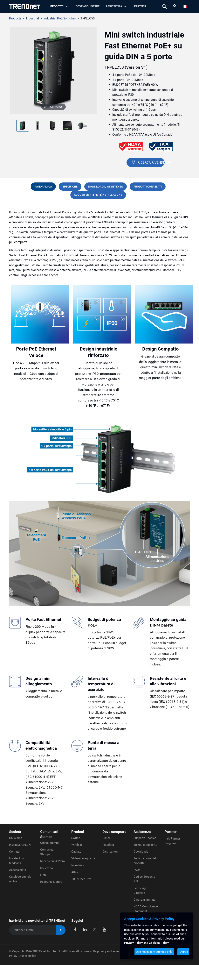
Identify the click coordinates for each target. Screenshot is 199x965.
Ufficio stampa (49, 843)
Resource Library (51, 881)
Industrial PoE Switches (60, 18)
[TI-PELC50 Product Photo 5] (67, 126)
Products (15, 18)
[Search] (164, 6)
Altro (74, 872)
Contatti (14, 851)
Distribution (110, 851)
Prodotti (77, 832)
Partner (140, 6)
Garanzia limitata (144, 899)
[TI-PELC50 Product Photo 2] (22, 126)
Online (106, 838)
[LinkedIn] (85, 929)
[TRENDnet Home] (24, 6)
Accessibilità (17, 870)
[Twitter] (95, 929)
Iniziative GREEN (20, 845)
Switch (75, 838)
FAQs (137, 870)
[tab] (43, 186)
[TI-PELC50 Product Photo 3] (37, 126)
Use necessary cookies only (154, 952)
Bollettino (46, 868)
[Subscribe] (60, 930)
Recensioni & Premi (52, 861)
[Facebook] (75, 929)
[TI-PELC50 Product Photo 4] (52, 126)
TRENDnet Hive (81, 879)
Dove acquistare (88, 6)
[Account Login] (174, 6)
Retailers (108, 845)
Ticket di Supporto (145, 845)
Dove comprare (114, 832)
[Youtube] (104, 929)
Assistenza (114, 6)
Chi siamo (15, 838)
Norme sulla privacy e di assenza (101, 951)
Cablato (76, 851)
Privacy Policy (133, 943)
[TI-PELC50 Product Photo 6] (82, 126)
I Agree (183, 952)
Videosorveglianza (83, 858)
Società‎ (15, 832)
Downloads (141, 851)
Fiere (43, 875)
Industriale (78, 865)
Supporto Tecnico (145, 838)
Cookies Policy (159, 943)
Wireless (77, 845)
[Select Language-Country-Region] (185, 6)
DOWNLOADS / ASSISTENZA (105, 186)
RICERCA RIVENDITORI (151, 162)
